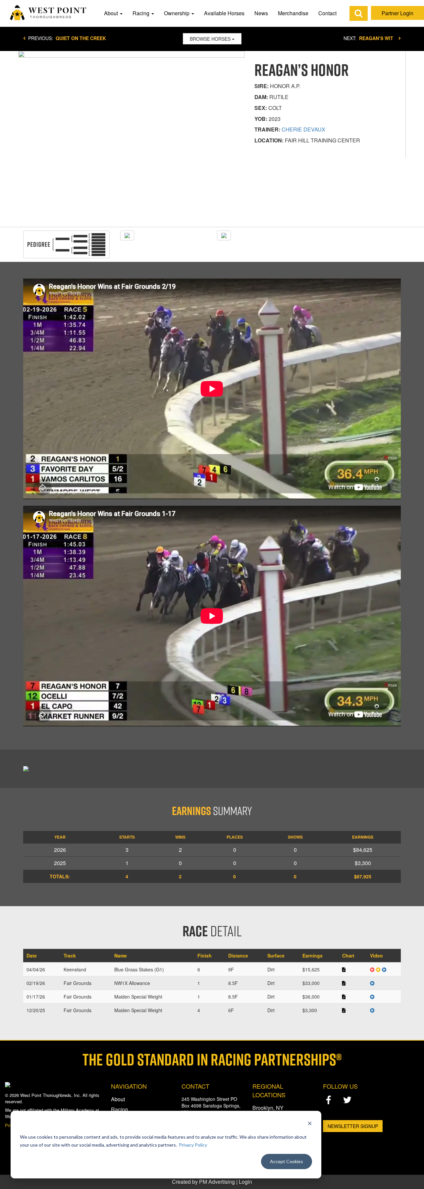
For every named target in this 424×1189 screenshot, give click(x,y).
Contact (327, 13)
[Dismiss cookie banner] (309, 1124)
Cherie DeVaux (303, 129)
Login (245, 1181)
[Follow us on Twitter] (347, 1100)
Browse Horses (211, 38)
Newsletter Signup (353, 1126)
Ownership (177, 13)
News (261, 13)
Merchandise (293, 13)
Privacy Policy (193, 1145)
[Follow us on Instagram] (328, 1110)
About (111, 13)
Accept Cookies (286, 1161)
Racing (141, 13)
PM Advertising (217, 1181)
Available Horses (224, 13)
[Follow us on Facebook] (328, 1100)
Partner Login (397, 13)
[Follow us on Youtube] (366, 1100)
